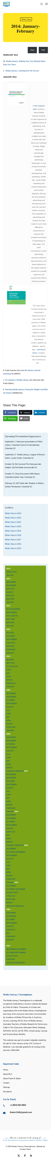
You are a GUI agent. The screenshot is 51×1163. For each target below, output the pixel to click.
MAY (8, 673)
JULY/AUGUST (12, 666)
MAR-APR (10, 599)
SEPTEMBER (11, 612)
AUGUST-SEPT (12, 893)
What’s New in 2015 (13, 548)
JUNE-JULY (10, 832)
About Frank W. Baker (12, 1078)
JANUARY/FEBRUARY (15, 906)
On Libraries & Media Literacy (17, 380)
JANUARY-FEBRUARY (15, 771)
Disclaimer (7, 1091)
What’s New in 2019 (13, 531)
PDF (43, 50)
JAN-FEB (9, 575)
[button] (46, 4)
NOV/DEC (10, 660)
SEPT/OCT (10, 663)
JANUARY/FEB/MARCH (15, 963)
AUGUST (9, 592)
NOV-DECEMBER (13, 609)
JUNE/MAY (10, 959)
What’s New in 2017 (13, 539)
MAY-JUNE (10, 619)
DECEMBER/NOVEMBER (16, 949)
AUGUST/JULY (12, 956)
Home (5, 1070)
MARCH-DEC (11, 572)
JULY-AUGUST (12, 616)
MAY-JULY (10, 595)
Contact (6, 1083)
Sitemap (6, 1087)
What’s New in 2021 (13, 522)
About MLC (7, 1074)
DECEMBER (11, 582)
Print (32, 50)
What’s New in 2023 (13, 513)
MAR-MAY (10, 646)
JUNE (8, 670)
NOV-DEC (10, 633)
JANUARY (10, 653)
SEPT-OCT (10, 589)
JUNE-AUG (10, 643)
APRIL (8, 677)
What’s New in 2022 (13, 518)
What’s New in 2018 (13, 535)
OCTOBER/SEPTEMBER (16, 953)
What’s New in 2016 (13, 544)
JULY (8, 710)
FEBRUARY (11, 649)
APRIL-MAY (10, 899)
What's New (26, 19)
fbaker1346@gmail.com (21, 1112)
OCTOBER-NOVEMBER (15, 852)
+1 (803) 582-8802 (18, 1105)
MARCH (9, 680)
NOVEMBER (11, 585)
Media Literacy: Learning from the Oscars (22, 71)
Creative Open (25, 1149)
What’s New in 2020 (13, 526)
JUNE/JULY (10, 930)
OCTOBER (10, 636)
